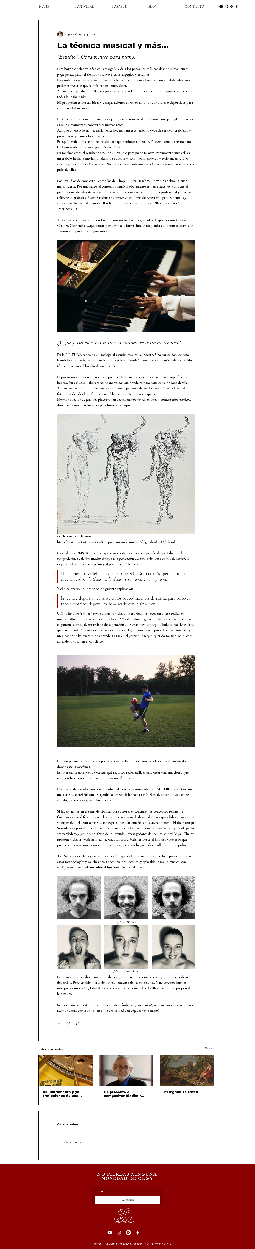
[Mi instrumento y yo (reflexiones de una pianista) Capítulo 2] (66, 1070)
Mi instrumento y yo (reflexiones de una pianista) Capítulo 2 (61, 1093)
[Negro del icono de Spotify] (231, 6)
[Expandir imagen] (79, 897)
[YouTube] (109, 1232)
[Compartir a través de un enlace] (77, 1023)
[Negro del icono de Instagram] (226, 6)
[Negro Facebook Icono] (237, 6)
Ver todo (209, 1048)
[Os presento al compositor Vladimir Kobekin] (126, 1070)
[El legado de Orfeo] (187, 1070)
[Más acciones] (193, 34)
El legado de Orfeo (181, 1092)
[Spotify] (128, 1232)
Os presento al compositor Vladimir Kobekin (122, 1094)
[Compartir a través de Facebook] (59, 1023)
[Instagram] (119, 1232)
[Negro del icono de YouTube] (221, 6)
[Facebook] (137, 1232)
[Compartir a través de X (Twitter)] (68, 1023)
